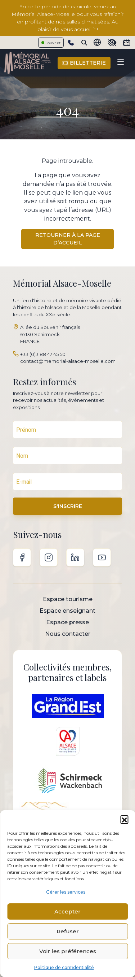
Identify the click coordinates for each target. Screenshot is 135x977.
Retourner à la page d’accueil (67, 239)
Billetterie (87, 63)
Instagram (49, 557)
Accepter (67, 911)
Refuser (68, 931)
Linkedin (75, 557)
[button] (124, 819)
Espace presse (67, 622)
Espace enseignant (67, 610)
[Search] (84, 42)
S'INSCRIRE (67, 506)
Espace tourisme (68, 599)
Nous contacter (67, 633)
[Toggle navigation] (121, 63)
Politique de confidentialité (64, 967)
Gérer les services (65, 892)
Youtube (102, 557)
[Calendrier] (127, 43)
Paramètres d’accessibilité (112, 43)
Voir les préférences (67, 951)
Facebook (22, 557)
